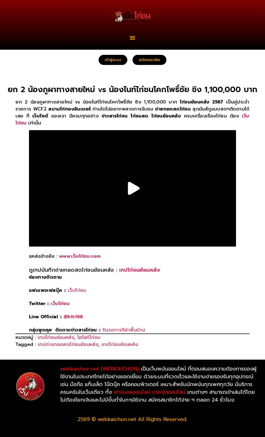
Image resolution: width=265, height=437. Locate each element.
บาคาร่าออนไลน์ (169, 392)
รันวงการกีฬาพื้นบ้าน (123, 330)
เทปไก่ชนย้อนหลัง (56, 337)
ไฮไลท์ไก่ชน (88, 337)
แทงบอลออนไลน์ (132, 392)
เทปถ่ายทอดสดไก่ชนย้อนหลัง (68, 344)
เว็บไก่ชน (77, 290)
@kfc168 (73, 316)
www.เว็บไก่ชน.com (80, 256)
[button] (132, 37)
